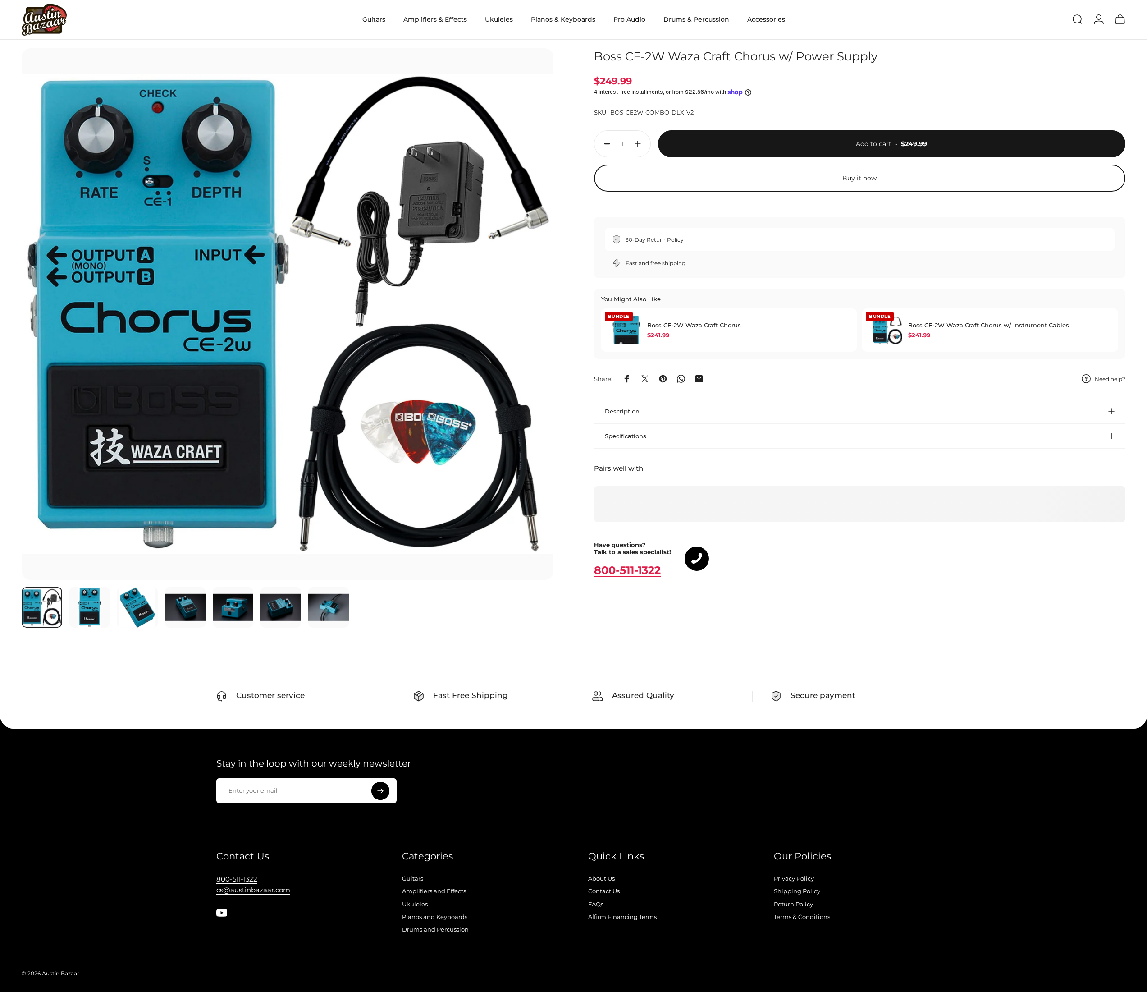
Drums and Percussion (435, 929)
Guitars (412, 878)
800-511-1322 (627, 570)
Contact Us (604, 891)
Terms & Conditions (802, 916)
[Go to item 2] (89, 607)
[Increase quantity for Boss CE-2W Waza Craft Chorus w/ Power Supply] (640, 144)
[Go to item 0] (42, 607)
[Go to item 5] (233, 607)
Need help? (1110, 378)
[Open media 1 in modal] (287, 314)
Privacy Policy (794, 878)
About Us (601, 878)
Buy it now (859, 178)
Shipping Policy (797, 891)
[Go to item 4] (185, 607)
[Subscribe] (380, 791)
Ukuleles (415, 904)
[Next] (530, 335)
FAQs (595, 904)
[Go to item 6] (280, 607)
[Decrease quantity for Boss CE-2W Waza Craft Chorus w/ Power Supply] (604, 144)
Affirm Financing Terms (622, 916)
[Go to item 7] (328, 607)
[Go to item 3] (137, 607)
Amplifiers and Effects (434, 891)
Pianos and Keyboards (434, 916)
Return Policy (793, 904)
